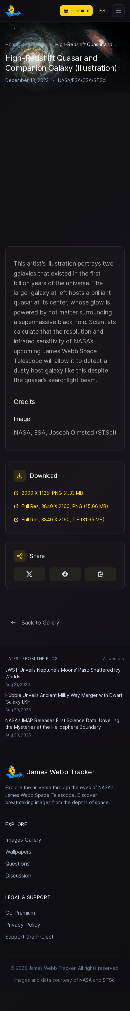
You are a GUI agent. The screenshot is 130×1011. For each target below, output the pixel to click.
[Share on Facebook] (65, 574)
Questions (17, 863)
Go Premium (20, 912)
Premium (80, 10)
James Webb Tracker (52, 968)
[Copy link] (100, 574)
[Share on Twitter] (29, 574)
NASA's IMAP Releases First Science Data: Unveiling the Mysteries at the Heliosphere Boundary (62, 723)
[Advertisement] (65, 178)
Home (11, 44)
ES (102, 10)
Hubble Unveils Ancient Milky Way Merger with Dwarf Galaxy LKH (63, 698)
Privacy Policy (22, 924)
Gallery (37, 44)
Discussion (18, 875)
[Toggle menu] (118, 10)
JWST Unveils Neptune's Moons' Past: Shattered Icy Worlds (63, 673)
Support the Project (29, 936)
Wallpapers (18, 851)
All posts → (114, 658)
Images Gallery (23, 839)
